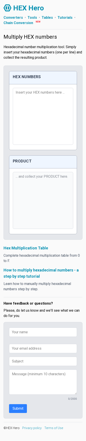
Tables (47, 17)
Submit (18, 408)
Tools (32, 17)
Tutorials (65, 17)
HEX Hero (28, 8)
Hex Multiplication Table (26, 248)
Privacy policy (32, 428)
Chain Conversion (18, 23)
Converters (13, 17)
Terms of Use (53, 428)
